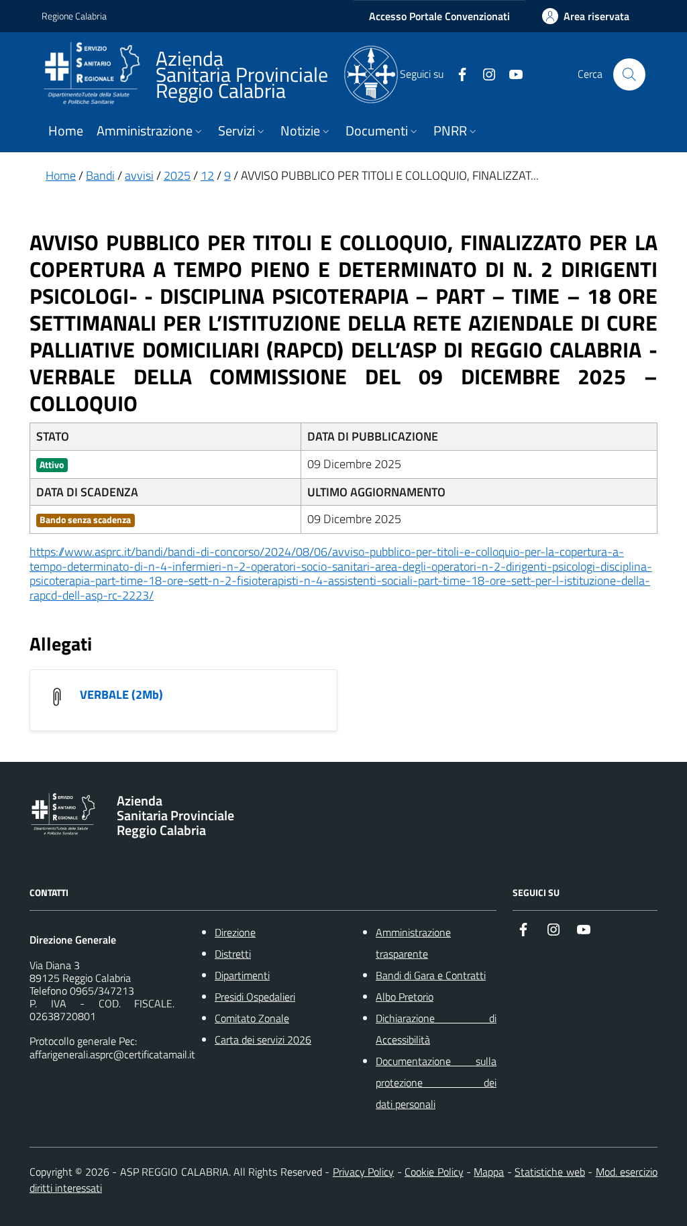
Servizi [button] (236, 131)
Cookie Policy (434, 1172)
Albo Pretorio (404, 997)
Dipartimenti (242, 975)
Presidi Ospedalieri (255, 997)
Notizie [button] (300, 131)
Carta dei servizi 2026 (263, 1040)
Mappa (489, 1172)
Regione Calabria (74, 16)
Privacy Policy (363, 1172)
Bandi (100, 175)
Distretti (233, 954)
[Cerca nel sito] (629, 74)
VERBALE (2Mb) (121, 694)
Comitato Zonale (252, 1018)
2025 (177, 175)
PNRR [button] (450, 131)
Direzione (235, 932)
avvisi (139, 175)
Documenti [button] (377, 131)
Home (65, 131)
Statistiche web (549, 1172)
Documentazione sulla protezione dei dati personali (436, 1082)
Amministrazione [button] (145, 131)
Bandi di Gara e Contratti (431, 975)
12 (207, 175)
